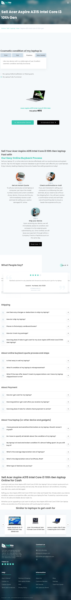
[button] (5, 282)
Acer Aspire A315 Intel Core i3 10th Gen (36, 108)
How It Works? (6, 578)
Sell (8, 28)
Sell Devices (39, 584)
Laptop (12, 28)
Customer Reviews (41, 581)
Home (3, 28)
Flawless (29, 55)
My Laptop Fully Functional (12, 77)
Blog (54, 578)
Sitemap (55, 581)
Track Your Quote (58, 584)
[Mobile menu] (68, 2)
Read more (35, 244)
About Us (39, 578)
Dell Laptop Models (24, 581)
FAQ (19, 584)
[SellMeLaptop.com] (6, 4)
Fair (17, 55)
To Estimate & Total (47, 122)
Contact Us (5, 581)
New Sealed (41, 55)
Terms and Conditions (8, 587)
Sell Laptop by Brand (42, 587)
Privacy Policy (22, 587)
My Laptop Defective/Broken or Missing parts (18, 74)
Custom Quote (6, 584)
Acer (17, 28)
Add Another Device (23, 122)
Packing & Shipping (24, 578)
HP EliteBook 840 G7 (35, 288)
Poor (6, 55)
